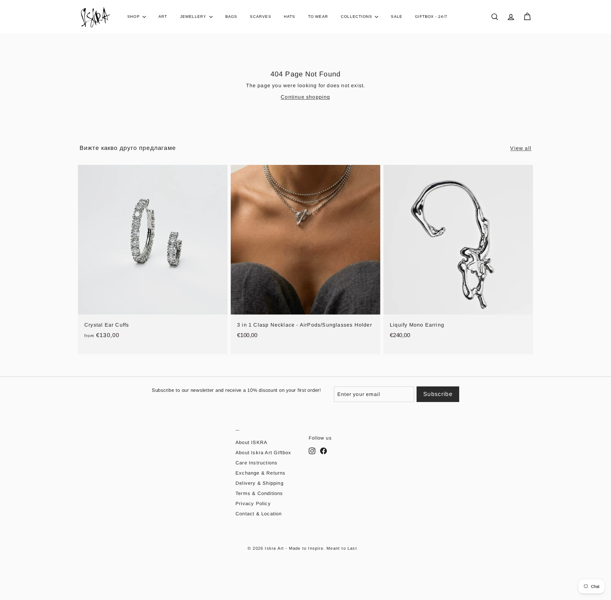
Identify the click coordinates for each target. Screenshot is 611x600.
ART (162, 16)
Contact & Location (258, 513)
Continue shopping (305, 97)
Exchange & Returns (260, 473)
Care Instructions (256, 462)
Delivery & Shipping (259, 483)
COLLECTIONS (357, 16)
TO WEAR (318, 16)
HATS (289, 16)
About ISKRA (251, 442)
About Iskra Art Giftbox (263, 452)
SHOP (134, 16)
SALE (396, 16)
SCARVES (260, 16)
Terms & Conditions (259, 493)
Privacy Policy (253, 503)
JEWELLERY (194, 16)
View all (520, 148)
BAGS (231, 16)
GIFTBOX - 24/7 (431, 16)
